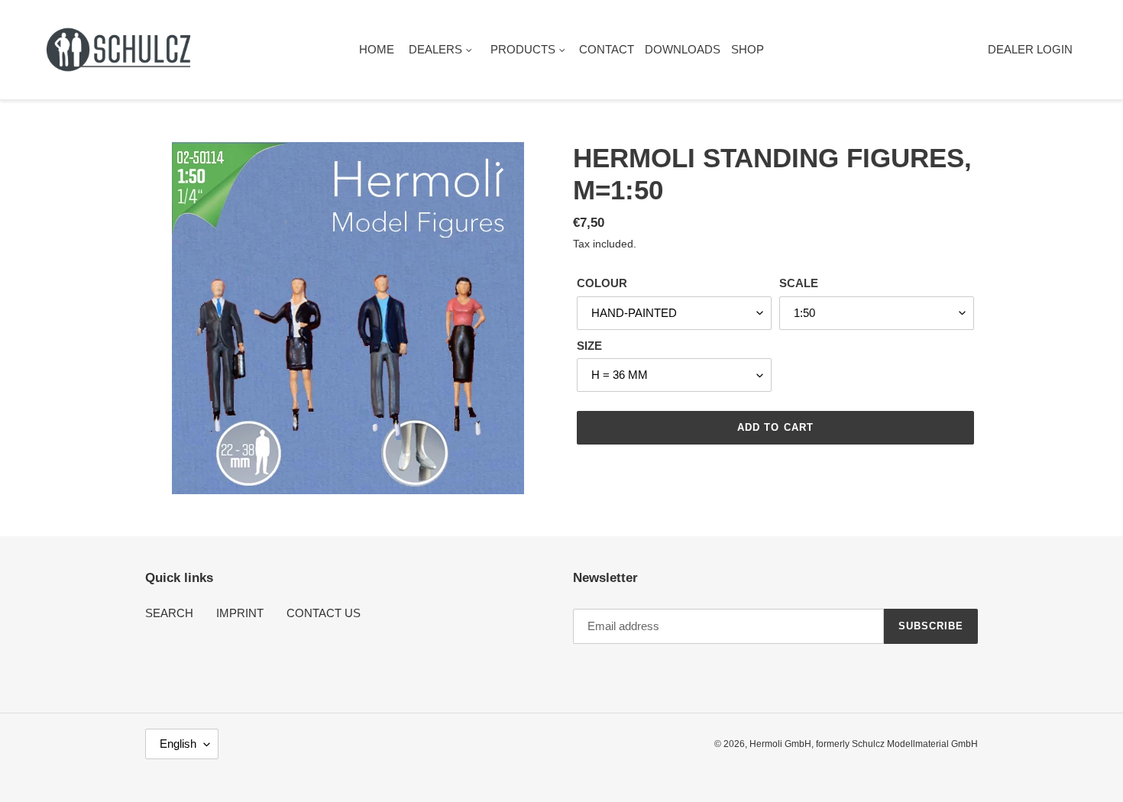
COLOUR (602, 282)
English (178, 743)
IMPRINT (240, 612)
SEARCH (169, 612)
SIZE (589, 345)
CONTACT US (323, 612)
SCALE (798, 282)
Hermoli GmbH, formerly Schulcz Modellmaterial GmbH (863, 744)
